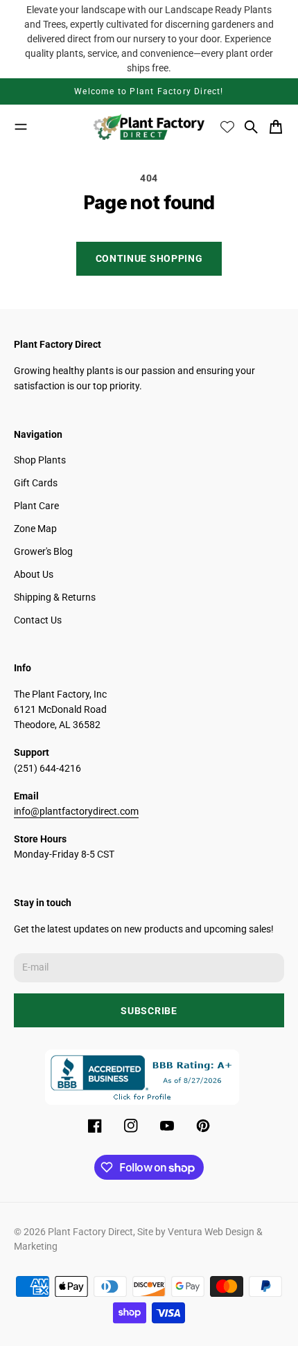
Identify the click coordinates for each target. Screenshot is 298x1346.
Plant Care (36, 505)
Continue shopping (149, 258)
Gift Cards (36, 482)
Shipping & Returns (55, 597)
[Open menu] (21, 126)
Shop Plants (40, 460)
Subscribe (149, 1010)
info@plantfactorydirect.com (76, 811)
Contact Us (38, 620)
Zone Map (35, 528)
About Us (33, 574)
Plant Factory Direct (90, 1231)
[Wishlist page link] (227, 127)
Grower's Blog (43, 551)
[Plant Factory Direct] (149, 127)
